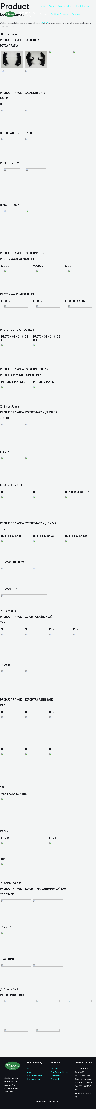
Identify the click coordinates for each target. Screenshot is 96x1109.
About (51, 6)
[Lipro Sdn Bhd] (10, 14)
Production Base (65, 6)
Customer (76, 14)
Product (43, 14)
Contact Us (45, 22)
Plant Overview (82, 6)
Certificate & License (59, 14)
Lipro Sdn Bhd (27, 13)
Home (42, 6)
